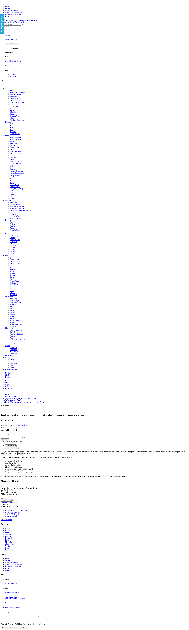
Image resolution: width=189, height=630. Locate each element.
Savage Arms (14, 281)
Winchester (13, 253)
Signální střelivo (15, 218)
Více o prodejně (6, 520)
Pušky (12, 130)
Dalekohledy (14, 348)
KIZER (12, 361)
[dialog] (94, 491)
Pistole (12, 126)
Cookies (8, 570)
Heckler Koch (14, 106)
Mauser (12, 314)
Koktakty (8, 377)
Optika (7, 346)
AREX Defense (15, 140)
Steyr (11, 191)
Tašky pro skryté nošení (18, 425)
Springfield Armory (16, 189)
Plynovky (13, 338)
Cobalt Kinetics (15, 98)
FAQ (7, 7)
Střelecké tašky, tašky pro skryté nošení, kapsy (21, 398)
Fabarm (12, 238)
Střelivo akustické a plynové (19, 340)
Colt (11, 149)
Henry (12, 306)
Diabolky (13, 332)
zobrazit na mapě (11, 516)
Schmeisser (13, 112)
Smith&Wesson (15, 116)
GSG (11, 265)
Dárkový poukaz (11, 369)
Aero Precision (15, 90)
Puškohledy (14, 352)
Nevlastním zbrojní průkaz (18, 628)
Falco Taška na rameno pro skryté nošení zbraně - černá (24, 402)
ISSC (11, 165)
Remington (13, 179)
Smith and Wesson (16, 324)
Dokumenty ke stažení (13, 14)
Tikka (12, 291)
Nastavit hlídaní (7, 500)
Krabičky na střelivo (17, 206)
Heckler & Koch (15, 163)
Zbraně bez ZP (15, 134)
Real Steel (13, 363)
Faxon (12, 104)
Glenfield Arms (15, 263)
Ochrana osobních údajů (13, 12)
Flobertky (13, 336)
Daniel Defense (15, 100)
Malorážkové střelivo (17, 208)
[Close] (2, 85)
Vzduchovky (14, 344)
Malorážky (9, 297)
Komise (8, 122)
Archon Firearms (15, 138)
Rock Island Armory (17, 181)
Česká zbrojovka (15, 147)
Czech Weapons (15, 151)
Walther (12, 198)
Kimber (12, 169)
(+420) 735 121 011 (12, 514)
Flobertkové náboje (16, 334)
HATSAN (13, 242)
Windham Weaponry (17, 120)
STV (11, 193)
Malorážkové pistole (17, 173)
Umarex (12, 365)
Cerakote (13, 145)
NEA (11, 108)
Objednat (18, 61)
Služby (7, 8)
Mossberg (13, 177)
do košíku (5, 439)
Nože (7, 357)
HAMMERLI (14, 304)
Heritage (13, 224)
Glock (12, 159)
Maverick (13, 246)
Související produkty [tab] (12, 448)
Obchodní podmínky (12, 10)
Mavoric (12, 248)
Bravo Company (15, 94)
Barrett (12, 257)
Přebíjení (13, 214)
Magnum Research (16, 171)
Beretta (12, 141)
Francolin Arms (15, 240)
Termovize (13, 354)
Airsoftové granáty (16, 330)
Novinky (8, 373)
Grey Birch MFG (16, 302)
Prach (12, 212)
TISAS (12, 118)
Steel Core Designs (16, 285)
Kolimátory (14, 350)
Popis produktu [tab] (11, 445)
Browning (13, 143)
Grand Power (14, 161)
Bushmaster (14, 96)
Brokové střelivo (15, 202)
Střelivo (8, 200)
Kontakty (8, 16)
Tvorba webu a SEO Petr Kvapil (31, 616)
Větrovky (13, 342)
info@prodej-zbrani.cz (13, 512)
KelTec (12, 167)
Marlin (12, 271)
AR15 (7, 88)
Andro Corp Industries (17, 92)
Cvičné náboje (15, 204)
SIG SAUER (14, 185)
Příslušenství (14, 128)
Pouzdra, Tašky (10, 396)
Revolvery (13, 132)
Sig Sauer (13, 114)
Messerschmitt (14, 175)
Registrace (13, 76)
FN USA (13, 157)
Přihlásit (12, 74)
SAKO (12, 279)
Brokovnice (14, 124)
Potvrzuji (4, 628)
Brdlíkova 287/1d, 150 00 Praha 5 (17, 510)
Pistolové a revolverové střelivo (20, 210)
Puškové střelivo (15, 216)
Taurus (12, 194)
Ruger (12, 110)
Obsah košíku (10, 61)
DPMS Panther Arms (17, 102)
